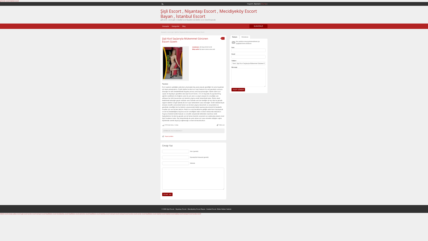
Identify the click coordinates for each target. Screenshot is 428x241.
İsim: (233, 47)
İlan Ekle (258, 26)
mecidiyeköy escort (62, 214)
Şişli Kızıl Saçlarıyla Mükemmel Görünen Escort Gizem (185, 40)
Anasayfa (165, 26)
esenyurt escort (40, 214)
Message (234, 67)
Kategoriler (175, 26)
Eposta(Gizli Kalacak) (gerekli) (199, 157)
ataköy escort (179, 214)
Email (233, 54)
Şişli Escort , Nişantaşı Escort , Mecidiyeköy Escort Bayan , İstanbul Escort (208, 13)
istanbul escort (14, 1)
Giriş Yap (263, 4)
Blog (183, 26)
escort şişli (170, 32)
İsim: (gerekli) (194, 151)
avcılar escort (32, 214)
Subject (233, 60)
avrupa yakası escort (14, 214)
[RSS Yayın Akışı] (162, 4)
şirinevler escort (5, 1)
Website (192, 163)
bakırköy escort (105, 214)
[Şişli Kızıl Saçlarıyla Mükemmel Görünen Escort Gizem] (175, 63)
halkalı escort (4, 214)
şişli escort (24, 214)
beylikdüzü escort (51, 214)
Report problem (169, 136)
